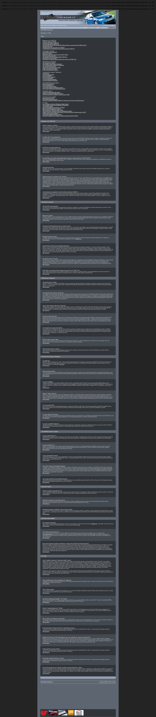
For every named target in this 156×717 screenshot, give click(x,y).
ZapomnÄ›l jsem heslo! (48, 46)
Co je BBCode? (46, 73)
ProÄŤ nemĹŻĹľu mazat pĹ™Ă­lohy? (50, 113)
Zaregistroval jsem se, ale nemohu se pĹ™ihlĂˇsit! (54, 47)
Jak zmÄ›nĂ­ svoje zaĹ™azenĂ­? (50, 58)
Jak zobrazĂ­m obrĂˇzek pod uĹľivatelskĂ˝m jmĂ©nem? (55, 57)
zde (79, 525)
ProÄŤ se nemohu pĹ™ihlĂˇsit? (49, 41)
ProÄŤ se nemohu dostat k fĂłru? (50, 68)
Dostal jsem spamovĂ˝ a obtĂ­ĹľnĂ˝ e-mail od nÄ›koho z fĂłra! (56, 94)
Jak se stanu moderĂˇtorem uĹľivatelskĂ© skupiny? (54, 88)
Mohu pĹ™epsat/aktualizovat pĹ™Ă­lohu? (52, 108)
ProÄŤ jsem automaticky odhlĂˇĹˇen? (51, 44)
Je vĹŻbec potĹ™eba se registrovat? (51, 42)
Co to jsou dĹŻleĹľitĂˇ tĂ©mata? (50, 79)
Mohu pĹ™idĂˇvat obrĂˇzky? (49, 77)
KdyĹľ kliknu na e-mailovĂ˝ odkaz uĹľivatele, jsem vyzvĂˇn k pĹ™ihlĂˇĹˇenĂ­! (59, 59)
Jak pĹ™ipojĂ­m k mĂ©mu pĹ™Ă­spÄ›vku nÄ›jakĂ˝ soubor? (56, 104)
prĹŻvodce (62, 364)
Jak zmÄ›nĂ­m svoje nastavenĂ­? (50, 52)
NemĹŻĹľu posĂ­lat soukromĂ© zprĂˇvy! (51, 92)
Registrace (112, 25)
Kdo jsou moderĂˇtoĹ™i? (48, 85)
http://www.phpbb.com (47, 534)
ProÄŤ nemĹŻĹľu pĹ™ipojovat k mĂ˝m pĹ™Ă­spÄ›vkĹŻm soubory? (57, 111)
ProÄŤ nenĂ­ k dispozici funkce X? (50, 99)
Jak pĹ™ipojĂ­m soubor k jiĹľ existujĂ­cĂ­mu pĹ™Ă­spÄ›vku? (56, 105)
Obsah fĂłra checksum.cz (47, 29)
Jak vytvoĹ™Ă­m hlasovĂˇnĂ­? (49, 66)
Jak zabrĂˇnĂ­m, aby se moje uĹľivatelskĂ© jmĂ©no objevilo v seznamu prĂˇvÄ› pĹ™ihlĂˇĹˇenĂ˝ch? (65, 45)
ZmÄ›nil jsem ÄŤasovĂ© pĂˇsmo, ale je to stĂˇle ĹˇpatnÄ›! (55, 54)
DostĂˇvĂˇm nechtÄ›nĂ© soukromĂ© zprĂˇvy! (53, 93)
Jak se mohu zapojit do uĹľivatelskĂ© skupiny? (53, 87)
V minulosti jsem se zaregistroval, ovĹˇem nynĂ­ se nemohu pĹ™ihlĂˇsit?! (59, 48)
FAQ (42, 25)
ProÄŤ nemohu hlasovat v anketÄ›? (50, 69)
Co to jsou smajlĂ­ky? (47, 75)
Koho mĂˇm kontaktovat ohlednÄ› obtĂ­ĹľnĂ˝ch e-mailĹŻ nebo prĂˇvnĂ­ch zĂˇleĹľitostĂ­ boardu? (63, 100)
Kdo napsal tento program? (48, 98)
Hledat (45, 25)
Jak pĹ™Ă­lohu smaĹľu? (48, 106)
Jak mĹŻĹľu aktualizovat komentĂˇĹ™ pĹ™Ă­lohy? (54, 107)
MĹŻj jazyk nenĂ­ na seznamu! (49, 55)
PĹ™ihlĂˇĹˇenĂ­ (106, 25)
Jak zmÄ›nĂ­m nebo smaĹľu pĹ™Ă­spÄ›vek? (52, 64)
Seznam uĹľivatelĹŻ (51, 25)
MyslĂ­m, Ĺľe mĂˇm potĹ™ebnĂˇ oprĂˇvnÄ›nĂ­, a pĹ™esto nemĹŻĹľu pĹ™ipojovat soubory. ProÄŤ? (64, 112)
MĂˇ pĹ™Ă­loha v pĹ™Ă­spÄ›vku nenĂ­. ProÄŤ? (53, 109)
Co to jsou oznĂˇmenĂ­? (48, 78)
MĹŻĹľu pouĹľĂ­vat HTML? (48, 74)
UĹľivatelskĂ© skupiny (62, 25)
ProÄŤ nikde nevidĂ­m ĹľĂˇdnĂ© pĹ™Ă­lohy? (52, 114)
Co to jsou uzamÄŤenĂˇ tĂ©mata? (50, 80)
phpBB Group (78, 238)
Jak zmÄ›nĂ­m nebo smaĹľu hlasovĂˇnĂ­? (52, 67)
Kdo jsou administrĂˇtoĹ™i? (49, 84)
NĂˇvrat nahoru (46, 131)
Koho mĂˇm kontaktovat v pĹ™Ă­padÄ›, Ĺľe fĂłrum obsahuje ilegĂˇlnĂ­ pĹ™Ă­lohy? (60, 115)
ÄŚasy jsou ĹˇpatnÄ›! (47, 53)
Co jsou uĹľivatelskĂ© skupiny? (50, 86)
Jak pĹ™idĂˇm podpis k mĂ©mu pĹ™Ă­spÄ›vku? (53, 65)
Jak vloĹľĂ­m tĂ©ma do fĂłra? (49, 62)
